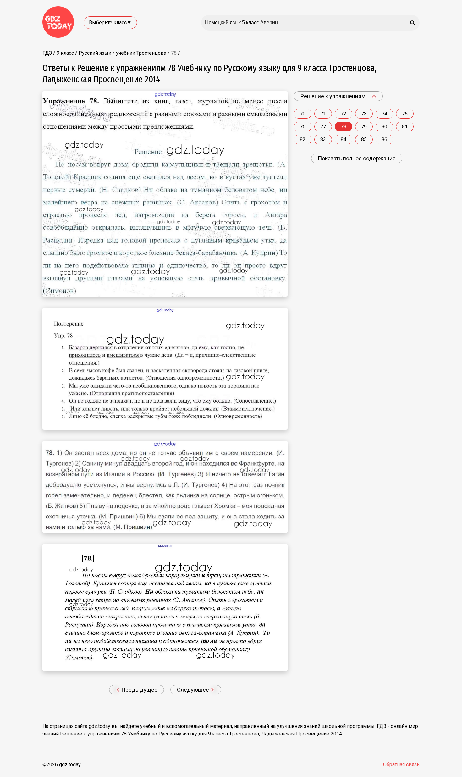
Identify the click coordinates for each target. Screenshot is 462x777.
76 (302, 127)
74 (384, 114)
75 (405, 114)
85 (364, 140)
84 (343, 140)
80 (384, 127)
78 (343, 127)
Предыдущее (138, 689)
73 (364, 114)
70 (302, 114)
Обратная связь (401, 765)
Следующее (193, 689)
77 (323, 127)
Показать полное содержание (357, 158)
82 (302, 140)
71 (323, 114)
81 (405, 127)
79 (364, 127)
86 (384, 140)
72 (343, 114)
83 (323, 140)
